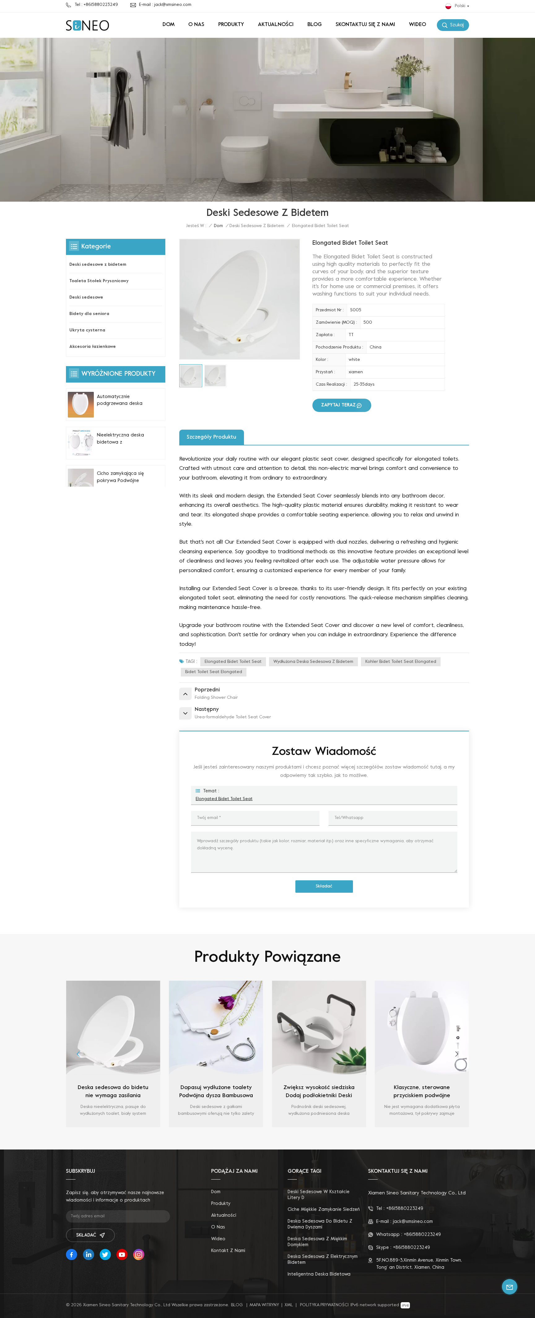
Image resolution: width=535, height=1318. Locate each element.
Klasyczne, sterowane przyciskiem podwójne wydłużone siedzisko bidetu (318, 1092)
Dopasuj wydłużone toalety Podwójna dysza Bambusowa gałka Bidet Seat (113, 1092)
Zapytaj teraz (338, 405)
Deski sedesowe (86, 298)
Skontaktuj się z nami (365, 24)
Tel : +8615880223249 (96, 5)
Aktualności (276, 24)
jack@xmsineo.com (413, 1221)
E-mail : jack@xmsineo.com (165, 5)
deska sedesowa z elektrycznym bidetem (323, 1260)
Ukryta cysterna (87, 330)
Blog (314, 24)
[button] (78, 1054)
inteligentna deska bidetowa (319, 1274)
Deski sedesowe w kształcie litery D (319, 1195)
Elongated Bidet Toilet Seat (224, 799)
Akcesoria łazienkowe (92, 347)
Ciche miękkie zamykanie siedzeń (324, 1209)
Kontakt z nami (228, 1251)
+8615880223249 (404, 1208)
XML (289, 1305)
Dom (169, 24)
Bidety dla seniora (89, 314)
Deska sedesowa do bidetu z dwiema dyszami (320, 1224)
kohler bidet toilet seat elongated (400, 662)
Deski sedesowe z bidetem (256, 226)
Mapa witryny (264, 1305)
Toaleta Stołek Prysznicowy (98, 281)
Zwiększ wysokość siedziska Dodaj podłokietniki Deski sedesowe (216, 1092)
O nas (196, 24)
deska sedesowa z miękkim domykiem (317, 1242)
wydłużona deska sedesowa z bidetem (313, 662)
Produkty (231, 24)
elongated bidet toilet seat (233, 662)
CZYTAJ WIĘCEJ (113, 1125)
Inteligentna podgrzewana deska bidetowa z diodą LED (422, 1091)
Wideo (417, 24)
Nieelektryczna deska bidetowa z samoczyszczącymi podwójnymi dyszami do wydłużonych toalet (123, 439)
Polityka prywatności (324, 1305)
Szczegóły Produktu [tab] (211, 437)
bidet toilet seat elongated (213, 672)
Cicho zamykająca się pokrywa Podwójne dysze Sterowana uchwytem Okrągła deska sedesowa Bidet (122, 477)
